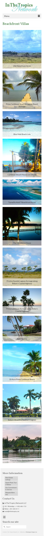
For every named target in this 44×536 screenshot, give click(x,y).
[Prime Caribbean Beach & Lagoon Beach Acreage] (22, 90)
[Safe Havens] (22, 328)
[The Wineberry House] (22, 226)
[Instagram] (4, 517)
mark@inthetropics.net (12, 511)
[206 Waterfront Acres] (22, 49)
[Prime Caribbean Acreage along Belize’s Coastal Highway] (22, 301)
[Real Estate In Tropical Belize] (21, 7)
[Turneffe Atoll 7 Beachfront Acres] (22, 192)
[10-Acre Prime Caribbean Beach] (22, 362)
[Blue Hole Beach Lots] (22, 124)
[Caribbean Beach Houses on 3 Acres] (22, 158)
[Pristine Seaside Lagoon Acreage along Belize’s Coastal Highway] (22, 267)
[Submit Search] (4, 527)
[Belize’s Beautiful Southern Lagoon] (22, 403)
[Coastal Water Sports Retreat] (22, 444)
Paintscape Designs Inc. (31, 532)
